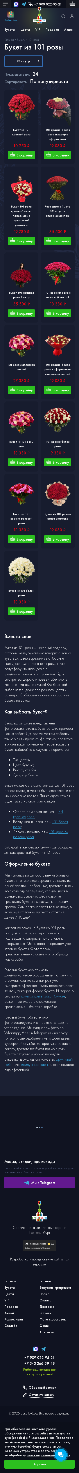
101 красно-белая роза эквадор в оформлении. (58, 134)
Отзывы (46, 1313)
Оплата (46, 1300)
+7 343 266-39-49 (39, 1363)
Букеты (9, 29)
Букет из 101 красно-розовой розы (21, 518)
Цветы (25, 29)
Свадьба (11, 1325)
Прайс (44, 1294)
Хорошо (39, 1464)
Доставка (47, 1306)
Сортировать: (15, 81)
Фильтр (23, 61)
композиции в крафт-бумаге (43, 996)
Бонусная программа (55, 1287)
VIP (37, 29)
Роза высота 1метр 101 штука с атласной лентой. (57, 211)
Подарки (52, 29)
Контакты (47, 1332)
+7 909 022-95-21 (48, 4)
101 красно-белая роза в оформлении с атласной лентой (58, 369)
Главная (10, 1281)
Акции (69, 29)
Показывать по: (17, 74)
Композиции (13, 1319)
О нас (44, 1325)
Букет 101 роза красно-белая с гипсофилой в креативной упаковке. (21, 215)
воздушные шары (34, 1064)
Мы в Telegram (43, 1182)
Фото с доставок (53, 1319)
